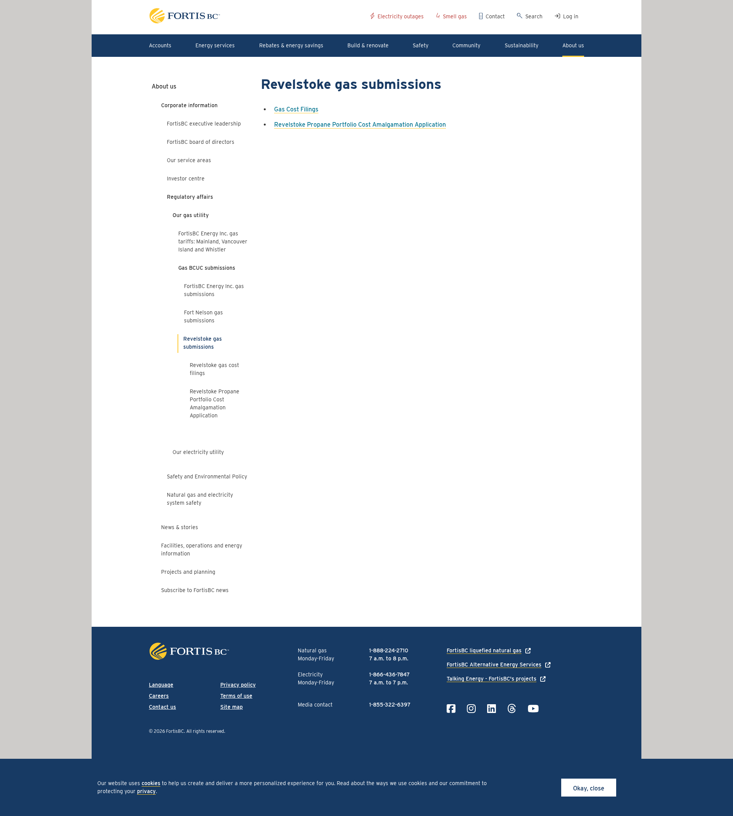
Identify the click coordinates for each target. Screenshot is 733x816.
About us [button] (573, 45)
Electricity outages (401, 16)
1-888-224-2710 (388, 650)
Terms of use (236, 696)
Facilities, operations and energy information (201, 549)
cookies (151, 783)
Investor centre (186, 178)
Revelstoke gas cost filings (214, 369)
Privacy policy (238, 685)
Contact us (162, 707)
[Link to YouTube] (533, 708)
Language (161, 685)
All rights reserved (205, 731)
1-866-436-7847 (389, 674)
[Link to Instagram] (471, 708)
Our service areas (189, 160)
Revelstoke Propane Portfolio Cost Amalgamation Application (214, 403)
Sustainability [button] (521, 45)
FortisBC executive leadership (204, 124)
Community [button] (466, 45)
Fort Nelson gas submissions (203, 316)
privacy (146, 791)
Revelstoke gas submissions (202, 343)
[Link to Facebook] (451, 708)
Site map (231, 707)
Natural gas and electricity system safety (200, 499)
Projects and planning (188, 572)
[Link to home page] (257, 17)
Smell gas (455, 16)
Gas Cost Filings (296, 109)
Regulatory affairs (190, 197)
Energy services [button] (215, 45)
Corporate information (189, 105)
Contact (495, 16)
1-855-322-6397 (389, 705)
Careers (159, 696)
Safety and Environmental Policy (207, 476)
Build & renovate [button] (368, 45)
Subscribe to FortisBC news (195, 590)
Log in (570, 16)
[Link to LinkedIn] (491, 708)
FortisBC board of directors (200, 142)
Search (533, 16)
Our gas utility (191, 215)
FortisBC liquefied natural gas (484, 650)
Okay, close (588, 788)
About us (164, 86)
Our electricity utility (198, 452)
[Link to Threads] (511, 708)
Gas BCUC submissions (206, 268)
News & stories (179, 527)
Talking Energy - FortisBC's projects (491, 679)
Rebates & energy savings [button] (291, 45)
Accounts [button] (160, 45)
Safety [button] (420, 45)
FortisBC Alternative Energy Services (494, 664)
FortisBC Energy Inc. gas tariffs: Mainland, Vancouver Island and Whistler (212, 241)
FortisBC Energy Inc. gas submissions (214, 290)
